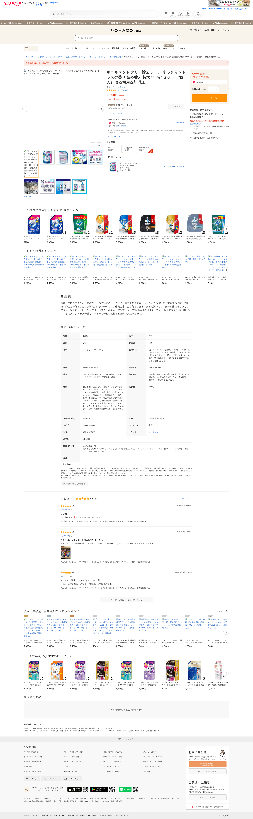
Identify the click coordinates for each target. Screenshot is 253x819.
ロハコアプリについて (47, 790)
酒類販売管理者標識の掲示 (33, 801)
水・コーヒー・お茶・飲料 (33, 757)
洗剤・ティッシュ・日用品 (51, 57)
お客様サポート (49, 798)
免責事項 (103, 815)
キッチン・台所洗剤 (98, 57)
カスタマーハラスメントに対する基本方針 (72, 798)
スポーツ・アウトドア (111, 766)
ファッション (68, 766)
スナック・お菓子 (149, 752)
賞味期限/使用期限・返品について (204, 138)
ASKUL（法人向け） (92, 801)
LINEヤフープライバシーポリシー (52, 815)
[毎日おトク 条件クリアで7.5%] (126, 22)
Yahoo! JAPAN (208, 9)
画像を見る (28, 196)
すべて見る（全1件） (115, 113)
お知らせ (27, 798)
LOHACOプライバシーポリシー (112, 798)
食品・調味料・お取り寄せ (112, 752)
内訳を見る (180, 122)
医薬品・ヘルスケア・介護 (152, 761)
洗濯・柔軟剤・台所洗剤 (76, 57)
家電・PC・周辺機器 (71, 771)
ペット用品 (28, 766)
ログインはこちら (114, 137)
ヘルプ (247, 9)
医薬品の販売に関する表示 (73, 801)
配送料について (196, 124)
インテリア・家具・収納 (32, 771)
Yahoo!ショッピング (31, 815)
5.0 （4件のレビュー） (124, 90)
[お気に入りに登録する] (99, 144)
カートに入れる (209, 98)
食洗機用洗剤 (115, 57)
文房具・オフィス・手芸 (152, 766)
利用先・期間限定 (121, 126)
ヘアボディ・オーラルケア (33, 761)
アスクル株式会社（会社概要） (112, 801)
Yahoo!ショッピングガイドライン (120, 815)
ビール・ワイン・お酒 (71, 757)
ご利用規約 (130, 798)
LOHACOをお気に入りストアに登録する (209, 807)
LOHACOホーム (30, 57)
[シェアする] (93, 144)
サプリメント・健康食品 (112, 761)
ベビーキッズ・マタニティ (73, 761)
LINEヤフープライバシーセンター (78, 815)
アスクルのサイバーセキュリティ (147, 798)
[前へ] (25, 109)
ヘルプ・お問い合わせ (207, 771)
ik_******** (65, 536)
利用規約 (95, 815)
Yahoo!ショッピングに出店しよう (230, 9)
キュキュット (121, 87)
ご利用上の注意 (93, 798)
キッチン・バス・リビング (152, 757)
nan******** (65, 510)
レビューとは (186, 498)
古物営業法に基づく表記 (53, 801)
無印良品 (146, 771)
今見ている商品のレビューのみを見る (126, 600)
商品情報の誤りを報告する (74, 484)
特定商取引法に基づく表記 (170, 798)
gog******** (65, 576)
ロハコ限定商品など (31, 752)
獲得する (176, 107)
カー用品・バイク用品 (111, 771)
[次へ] (101, 109)
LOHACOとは (37, 798)
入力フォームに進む (207, 797)
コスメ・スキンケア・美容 (73, 752)
